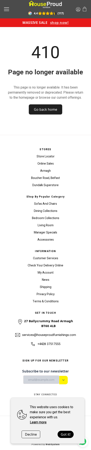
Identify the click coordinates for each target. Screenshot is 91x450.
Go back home (45, 109)
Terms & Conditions (46, 301)
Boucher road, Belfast (45, 178)
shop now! (59, 22)
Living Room (46, 225)
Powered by (45, 444)
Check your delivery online (45, 265)
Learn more (38, 422)
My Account (46, 272)
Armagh (45, 171)
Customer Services (45, 258)
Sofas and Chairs (45, 204)
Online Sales (45, 163)
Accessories (45, 239)
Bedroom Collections (45, 218)
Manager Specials (45, 232)
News (45, 280)
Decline (31, 434)
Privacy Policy (46, 294)
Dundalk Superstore (45, 185)
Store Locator (46, 156)
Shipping (45, 287)
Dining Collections (45, 211)
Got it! (65, 434)
